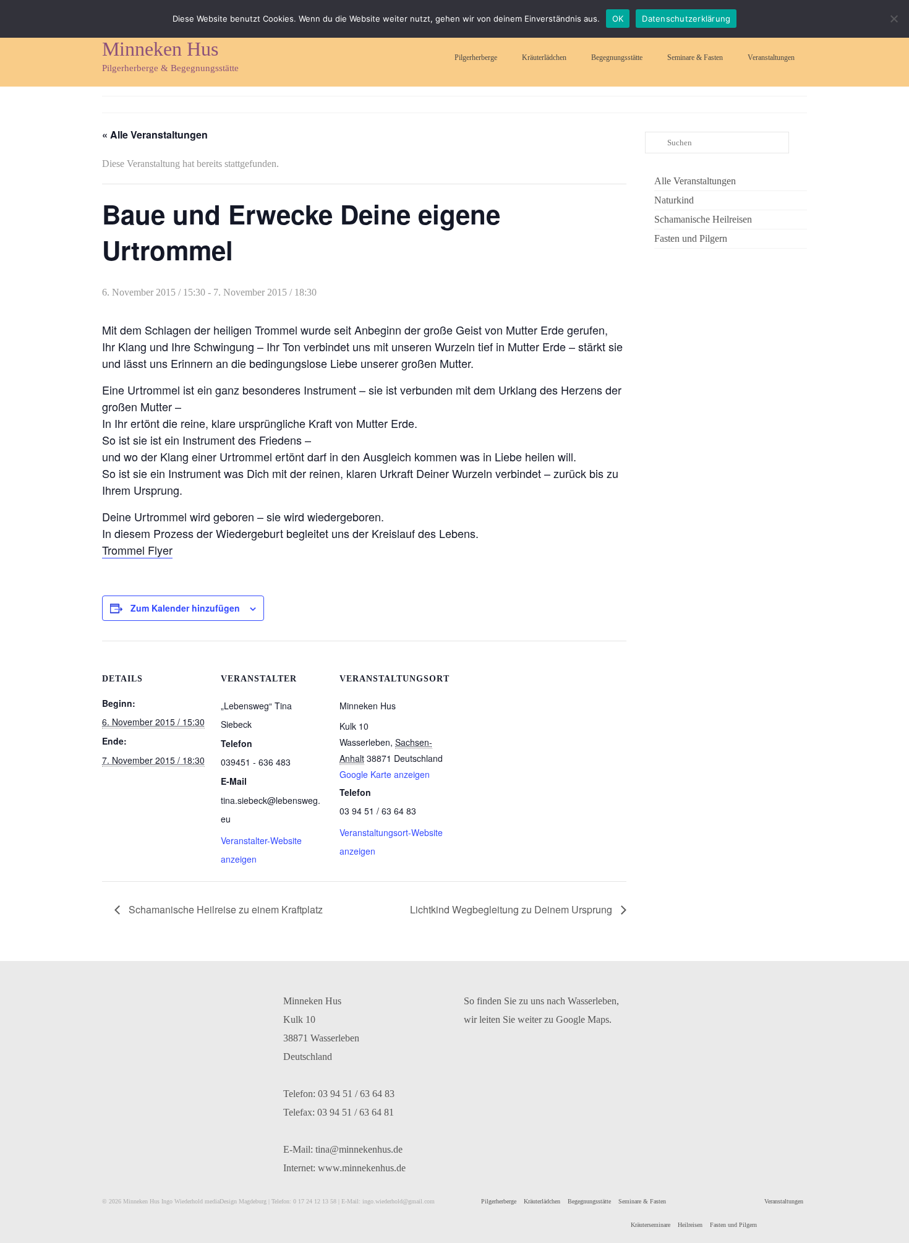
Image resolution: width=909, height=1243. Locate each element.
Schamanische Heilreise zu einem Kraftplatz (224, 909)
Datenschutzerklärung (686, 18)
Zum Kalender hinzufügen (185, 608)
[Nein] (893, 18)
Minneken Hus (160, 49)
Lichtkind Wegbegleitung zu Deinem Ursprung (512, 909)
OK (618, 18)
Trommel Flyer (137, 550)
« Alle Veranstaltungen (155, 134)
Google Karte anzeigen (384, 774)
